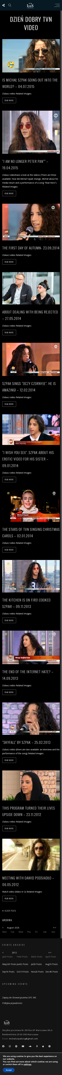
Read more (9, 100)
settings (27, 1064)
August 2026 (13, 927)
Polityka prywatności (12, 1003)
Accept (9, 1070)
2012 (14, 952)
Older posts (10, 910)
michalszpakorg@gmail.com (23, 1038)
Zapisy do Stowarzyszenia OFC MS (19, 997)
